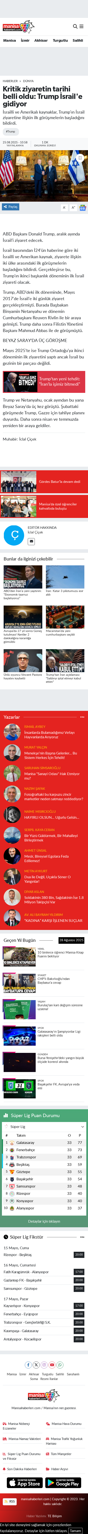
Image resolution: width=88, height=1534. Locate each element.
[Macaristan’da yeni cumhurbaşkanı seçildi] (65, 617)
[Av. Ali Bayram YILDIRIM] (12, 917)
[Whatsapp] (59, 1365)
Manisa (9, 41)
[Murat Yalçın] (12, 752)
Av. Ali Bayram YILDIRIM (43, 915)
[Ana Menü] (81, 26)
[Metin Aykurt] (12, 876)
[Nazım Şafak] (12, 794)
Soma (34, 1379)
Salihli (78, 41)
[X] (36, 1365)
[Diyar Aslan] (12, 897)
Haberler (10, 81)
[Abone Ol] (82, 207)
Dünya (28, 81)
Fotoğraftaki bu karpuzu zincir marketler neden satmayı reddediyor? (53, 797)
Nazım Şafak (34, 788)
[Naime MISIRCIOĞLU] (12, 814)
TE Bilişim (55, 1516)
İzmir (25, 41)
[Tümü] (82, 717)
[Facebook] (28, 1365)
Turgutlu (60, 41)
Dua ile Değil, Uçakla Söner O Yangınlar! (47, 879)
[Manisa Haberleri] (19, 26)
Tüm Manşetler (61, 1454)
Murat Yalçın (35, 747)
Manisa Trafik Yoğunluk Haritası (64, 1441)
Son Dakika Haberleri (22, 1469)
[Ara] (75, 26)
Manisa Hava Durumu (66, 1424)
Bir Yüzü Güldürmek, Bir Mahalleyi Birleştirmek (51, 838)
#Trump (10, 131)
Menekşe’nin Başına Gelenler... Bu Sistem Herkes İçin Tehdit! (50, 755)
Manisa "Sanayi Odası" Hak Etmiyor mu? (52, 776)
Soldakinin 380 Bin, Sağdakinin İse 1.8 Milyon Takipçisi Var (54, 900)
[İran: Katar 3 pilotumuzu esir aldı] (65, 577)
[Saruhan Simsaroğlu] (12, 773)
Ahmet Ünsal (35, 850)
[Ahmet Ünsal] (12, 855)
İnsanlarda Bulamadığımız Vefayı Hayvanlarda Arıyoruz (49, 735)
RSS (12, 1501)
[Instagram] (44, 1365)
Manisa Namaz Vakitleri (25, 1439)
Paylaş (13, 206)
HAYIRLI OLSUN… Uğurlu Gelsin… (51, 817)
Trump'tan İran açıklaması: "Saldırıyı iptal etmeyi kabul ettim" (63, 678)
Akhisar (41, 41)
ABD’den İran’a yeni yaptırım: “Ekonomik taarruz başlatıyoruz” (23, 595)
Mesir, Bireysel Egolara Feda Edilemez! (46, 859)
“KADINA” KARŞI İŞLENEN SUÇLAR (53, 920)
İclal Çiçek (35, 532)
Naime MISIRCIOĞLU (40, 811)
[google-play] (63, 1483)
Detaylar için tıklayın (44, 1221)
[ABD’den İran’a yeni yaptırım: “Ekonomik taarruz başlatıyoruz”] (23, 577)
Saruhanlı (73, 1374)
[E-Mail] (31, 541)
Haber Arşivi (59, 1469)
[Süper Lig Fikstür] (82, 1237)
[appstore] (25, 1483)
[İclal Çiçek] (14, 535)
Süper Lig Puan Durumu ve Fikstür (22, 1456)
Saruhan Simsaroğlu (42, 768)
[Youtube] (52, 1365)
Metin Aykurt (35, 871)
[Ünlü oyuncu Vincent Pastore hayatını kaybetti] (23, 660)
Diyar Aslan (34, 892)
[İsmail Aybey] (12, 732)
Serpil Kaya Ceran (39, 830)
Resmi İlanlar (49, 1379)
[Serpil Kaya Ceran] (12, 835)
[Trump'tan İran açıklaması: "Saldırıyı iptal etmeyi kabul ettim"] (65, 660)
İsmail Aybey (34, 727)
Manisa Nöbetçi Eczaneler (16, 1426)
